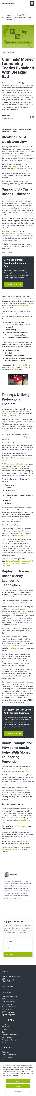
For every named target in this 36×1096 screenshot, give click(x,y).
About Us (5, 1052)
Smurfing (25, 771)
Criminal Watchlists (8, 1001)
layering (19, 233)
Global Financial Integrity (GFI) (17, 613)
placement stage (13, 166)
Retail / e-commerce (9, 1035)
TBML (18, 592)
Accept (18, 1081)
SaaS (4, 1032)
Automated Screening (9, 1007)
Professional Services (9, 1040)
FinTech (4, 1024)
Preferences (18, 1091)
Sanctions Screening (9, 996)
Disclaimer (5, 1060)
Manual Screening (8, 1009)
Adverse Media (7, 1004)
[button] (32, 3)
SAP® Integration (8, 1012)
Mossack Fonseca (21, 535)
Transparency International (15, 464)
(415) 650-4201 (7, 987)
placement (8, 233)
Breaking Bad (24, 147)
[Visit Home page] (8, 3)
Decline (18, 1086)
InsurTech (5, 1027)
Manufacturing (7, 1037)
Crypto (4, 1029)
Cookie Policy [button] (9, 1073)
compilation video (22, 365)
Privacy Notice (7, 1057)
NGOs (4, 1043)
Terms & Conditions (9, 1055)
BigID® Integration (8, 1015)
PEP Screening (7, 999)
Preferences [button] (16, 1075)
